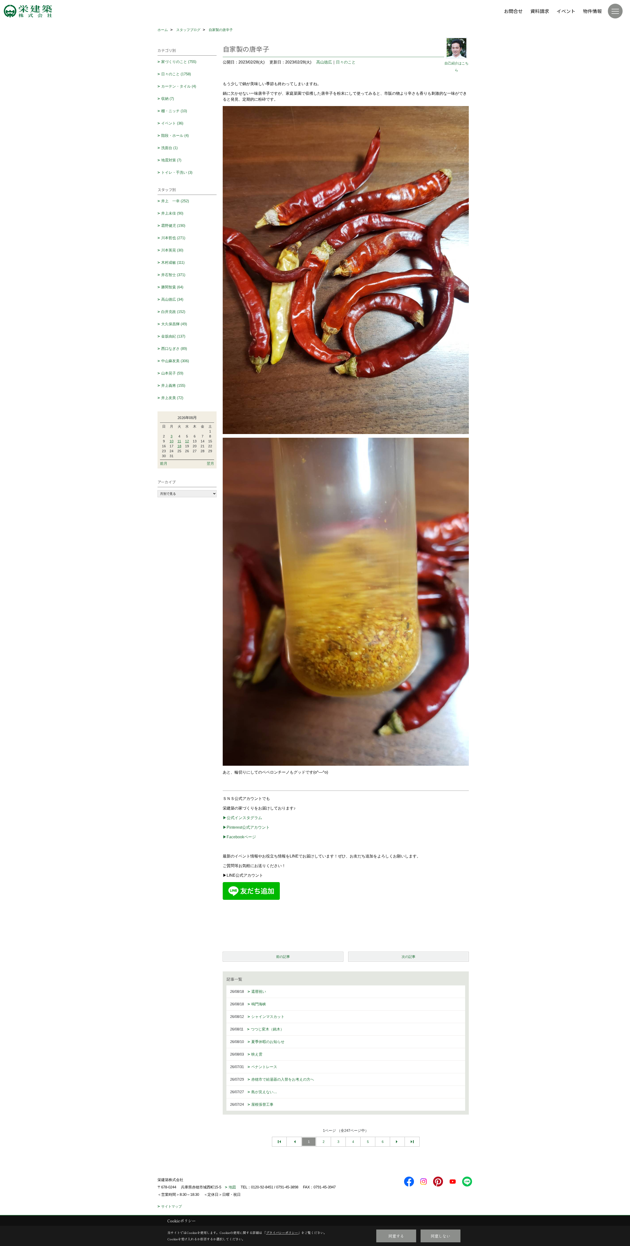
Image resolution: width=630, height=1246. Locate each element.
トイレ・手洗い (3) (176, 172)
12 (187, 441)
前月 (163, 463)
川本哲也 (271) (173, 238)
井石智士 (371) (173, 275)
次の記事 (408, 957)
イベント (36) (172, 123)
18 (179, 446)
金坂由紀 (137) (173, 336)
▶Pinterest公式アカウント (246, 827)
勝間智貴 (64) (172, 287)
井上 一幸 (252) (175, 201)
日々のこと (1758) (176, 74)
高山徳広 (324, 62)
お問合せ (513, 11)
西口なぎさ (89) (174, 348)
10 (171, 441)
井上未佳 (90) (172, 213)
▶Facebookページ (239, 837)
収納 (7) (167, 98)
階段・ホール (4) (175, 135)
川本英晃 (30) (172, 250)
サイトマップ (171, 1206)
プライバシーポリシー (282, 1232)
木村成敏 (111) (173, 262)
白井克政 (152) (173, 312)
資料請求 (539, 11)
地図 (232, 1187)
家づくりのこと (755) (178, 62)
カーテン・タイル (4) (178, 86)
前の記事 (283, 957)
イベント (566, 11)
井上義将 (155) (173, 385)
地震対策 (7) (171, 160)
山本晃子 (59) (172, 373)
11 (179, 441)
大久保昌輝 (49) (174, 324)
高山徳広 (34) (172, 299)
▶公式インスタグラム (242, 818)
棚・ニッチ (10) (174, 111)
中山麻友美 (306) (175, 361)
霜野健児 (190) (173, 225)
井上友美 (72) (172, 398)
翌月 (210, 463)
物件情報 (592, 11)
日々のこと (346, 62)
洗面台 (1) (169, 148)
